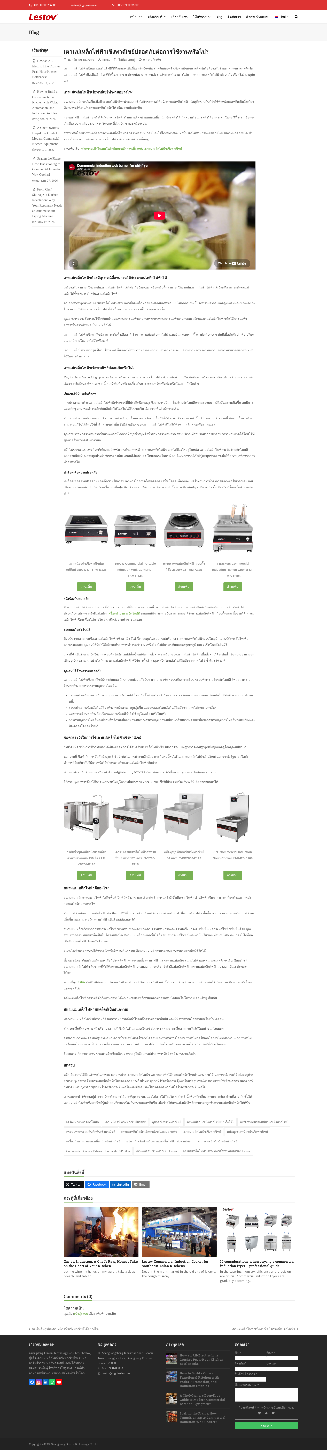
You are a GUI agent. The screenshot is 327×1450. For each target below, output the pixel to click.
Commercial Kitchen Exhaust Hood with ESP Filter (98, 1151)
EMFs (81, 982)
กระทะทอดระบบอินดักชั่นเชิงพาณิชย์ (90, 1132)
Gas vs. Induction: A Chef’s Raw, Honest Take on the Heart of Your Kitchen (101, 1263)
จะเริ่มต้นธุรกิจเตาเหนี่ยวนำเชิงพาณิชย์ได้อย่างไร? (64, 1329)
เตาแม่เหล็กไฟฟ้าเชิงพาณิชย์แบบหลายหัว (149, 1132)
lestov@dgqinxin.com (84, 5)
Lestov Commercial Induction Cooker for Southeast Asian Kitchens (175, 1263)
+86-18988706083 (45, 5)
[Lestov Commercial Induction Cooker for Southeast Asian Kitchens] (179, 1231)
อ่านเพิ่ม (86, 587)
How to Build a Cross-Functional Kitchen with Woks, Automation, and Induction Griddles (45, 102)
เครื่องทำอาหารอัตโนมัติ (123, 613)
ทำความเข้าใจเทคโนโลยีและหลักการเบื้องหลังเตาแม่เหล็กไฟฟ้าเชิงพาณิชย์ (131, 149)
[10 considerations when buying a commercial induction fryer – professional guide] (257, 1231)
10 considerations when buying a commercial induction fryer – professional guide (257, 1263)
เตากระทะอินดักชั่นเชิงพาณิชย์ (217, 1141)
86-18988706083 (112, 1368)
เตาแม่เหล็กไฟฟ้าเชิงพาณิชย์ (202, 1132)
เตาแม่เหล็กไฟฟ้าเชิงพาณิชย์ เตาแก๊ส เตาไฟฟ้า (263, 1329)
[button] (296, 17)
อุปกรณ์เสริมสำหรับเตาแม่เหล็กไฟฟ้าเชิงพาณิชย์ (158, 1141)
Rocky (106, 60)
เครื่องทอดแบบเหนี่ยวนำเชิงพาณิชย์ (263, 1122)
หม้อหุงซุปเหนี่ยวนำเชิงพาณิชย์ (247, 1132)
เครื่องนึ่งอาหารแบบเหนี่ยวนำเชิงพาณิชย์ (93, 1141)
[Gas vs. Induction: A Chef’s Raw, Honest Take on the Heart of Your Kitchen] (101, 1231)
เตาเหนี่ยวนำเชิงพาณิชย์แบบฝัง (125, 1122)
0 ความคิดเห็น (152, 60)
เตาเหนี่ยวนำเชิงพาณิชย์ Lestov (156, 1151)
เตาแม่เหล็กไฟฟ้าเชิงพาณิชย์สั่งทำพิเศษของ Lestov (217, 1151)
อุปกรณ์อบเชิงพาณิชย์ (166, 1122)
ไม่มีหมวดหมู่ (127, 60)
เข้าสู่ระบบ (81, 1313)
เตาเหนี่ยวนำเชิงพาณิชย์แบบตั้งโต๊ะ (210, 1122)
